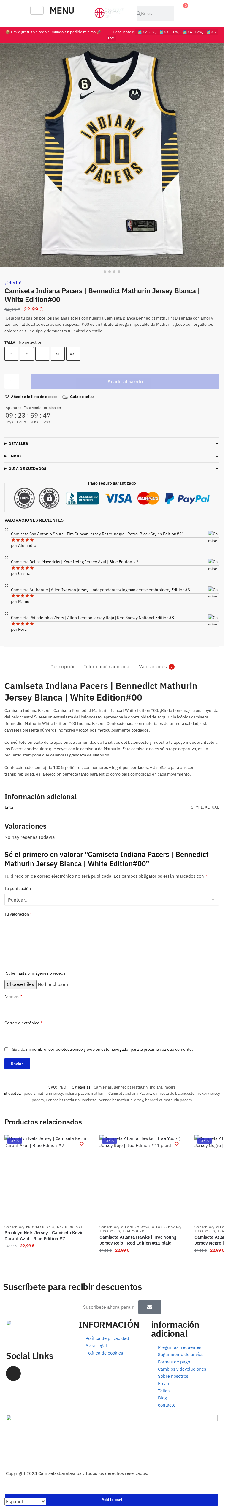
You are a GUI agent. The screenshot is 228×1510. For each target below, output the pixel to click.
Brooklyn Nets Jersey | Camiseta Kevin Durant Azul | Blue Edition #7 (44, 1235)
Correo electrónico (23, 1022)
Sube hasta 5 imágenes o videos (35, 973)
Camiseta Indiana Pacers (129, 1093)
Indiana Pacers (162, 1087)
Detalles (18, 443)
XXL (73, 353)
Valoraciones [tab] (153, 666)
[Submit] (149, 1307)
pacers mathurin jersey (43, 1093)
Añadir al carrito (125, 381)
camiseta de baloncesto (173, 1093)
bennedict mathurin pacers (168, 1099)
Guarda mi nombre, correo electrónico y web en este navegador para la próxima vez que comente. (102, 1049)
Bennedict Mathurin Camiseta (71, 1099)
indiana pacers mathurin (85, 1093)
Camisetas (103, 1087)
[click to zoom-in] (112, 155)
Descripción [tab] (63, 666)
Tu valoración (18, 914)
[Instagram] (13, 1373)
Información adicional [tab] (107, 666)
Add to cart (112, 1499)
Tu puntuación (17, 888)
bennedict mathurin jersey (121, 1099)
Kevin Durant (69, 1227)
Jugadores (109, 1231)
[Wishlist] (81, 1143)
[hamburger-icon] (37, 10)
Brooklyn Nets (40, 1227)
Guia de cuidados (28, 468)
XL (58, 353)
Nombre (13, 996)
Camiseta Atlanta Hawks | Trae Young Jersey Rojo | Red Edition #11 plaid (137, 1240)
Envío (15, 456)
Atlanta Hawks (135, 1227)
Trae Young (134, 1231)
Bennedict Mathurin (131, 1087)
